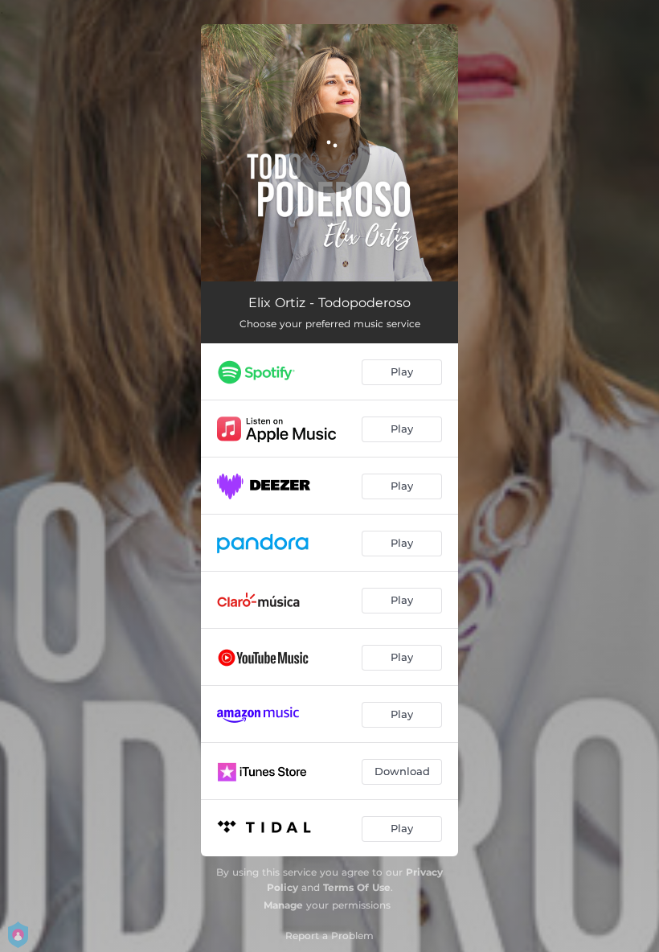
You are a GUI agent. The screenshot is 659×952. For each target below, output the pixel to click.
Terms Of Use (357, 887)
